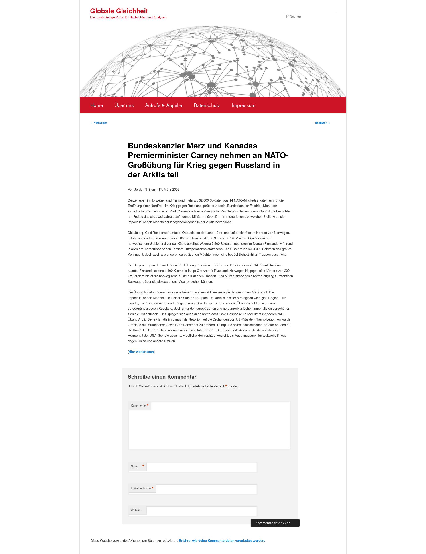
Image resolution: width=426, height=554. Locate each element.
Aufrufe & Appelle (163, 105)
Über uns (124, 105)
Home (96, 105)
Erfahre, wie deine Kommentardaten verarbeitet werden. (222, 540)
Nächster (322, 123)
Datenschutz (207, 105)
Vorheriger (99, 123)
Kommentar (140, 405)
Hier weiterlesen (141, 351)
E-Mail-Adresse (142, 488)
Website (136, 510)
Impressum (244, 105)
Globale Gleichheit (119, 10)
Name (137, 466)
